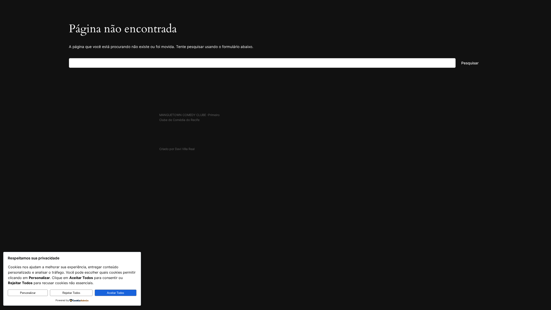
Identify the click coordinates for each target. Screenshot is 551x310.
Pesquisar (470, 63)
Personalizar (28, 292)
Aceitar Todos (115, 292)
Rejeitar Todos (71, 292)
